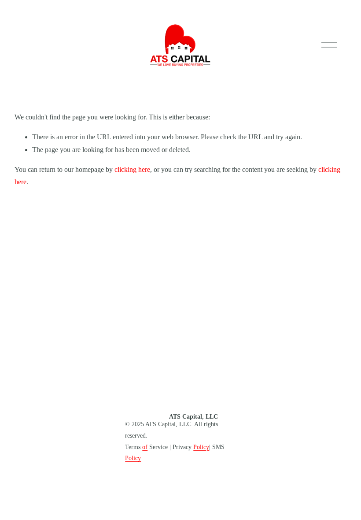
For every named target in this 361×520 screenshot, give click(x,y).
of (144, 446)
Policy (201, 446)
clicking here (132, 169)
